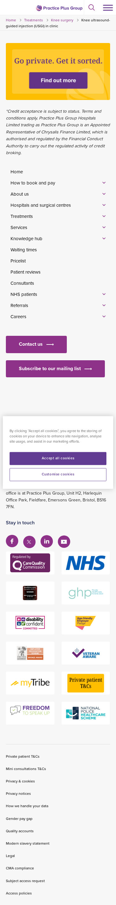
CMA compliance (20, 868)
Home (11, 20)
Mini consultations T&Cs (26, 768)
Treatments (33, 20)
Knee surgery (62, 20)
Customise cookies (58, 474)
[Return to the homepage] (59, 8)
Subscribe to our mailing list (50, 368)
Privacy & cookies (20, 781)
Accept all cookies (58, 458)
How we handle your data (27, 805)
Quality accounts (20, 831)
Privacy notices (18, 793)
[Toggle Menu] (108, 8)
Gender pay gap (19, 818)
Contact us (31, 344)
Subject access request (25, 880)
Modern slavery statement (27, 843)
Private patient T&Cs (23, 756)
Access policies (19, 893)
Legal (10, 855)
